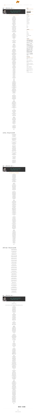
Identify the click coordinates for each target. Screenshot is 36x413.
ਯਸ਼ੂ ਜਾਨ (27, 27)
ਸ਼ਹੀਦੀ (31, 50)
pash (27, 42)
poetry (29, 42)
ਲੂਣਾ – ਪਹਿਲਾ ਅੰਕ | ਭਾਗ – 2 (8, 166)
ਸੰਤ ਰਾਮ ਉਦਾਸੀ (28, 16)
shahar (28, 43)
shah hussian (29, 43)
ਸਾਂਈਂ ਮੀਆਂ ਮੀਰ (29, 52)
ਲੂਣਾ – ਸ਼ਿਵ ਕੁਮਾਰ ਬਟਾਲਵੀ (29, 35)
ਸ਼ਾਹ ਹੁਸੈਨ (27, 17)
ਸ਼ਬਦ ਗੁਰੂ (30, 50)
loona (31, 41)
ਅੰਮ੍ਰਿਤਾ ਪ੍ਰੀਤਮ (28, 15)
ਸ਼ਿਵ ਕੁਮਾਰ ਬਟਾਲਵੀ (29, 51)
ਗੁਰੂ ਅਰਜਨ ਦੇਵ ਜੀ (31, 46)
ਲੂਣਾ (28, 50)
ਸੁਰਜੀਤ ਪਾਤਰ (28, 21)
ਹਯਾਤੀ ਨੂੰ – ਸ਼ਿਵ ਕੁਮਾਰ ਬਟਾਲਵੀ (9, 133)
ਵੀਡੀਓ (29, 50)
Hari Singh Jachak (30, 40)
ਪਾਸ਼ (31, 48)
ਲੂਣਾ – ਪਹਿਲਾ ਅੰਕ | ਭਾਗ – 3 (8, 8)
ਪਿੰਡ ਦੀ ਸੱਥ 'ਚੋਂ (28, 34)
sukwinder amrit (30, 44)
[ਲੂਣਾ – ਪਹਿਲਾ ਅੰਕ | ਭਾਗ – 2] (14, 171)
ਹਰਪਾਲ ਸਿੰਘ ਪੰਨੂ (28, 22)
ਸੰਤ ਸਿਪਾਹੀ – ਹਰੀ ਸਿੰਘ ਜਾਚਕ (29, 67)
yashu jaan (29, 45)
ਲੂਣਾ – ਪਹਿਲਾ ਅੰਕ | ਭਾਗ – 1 (8, 295)
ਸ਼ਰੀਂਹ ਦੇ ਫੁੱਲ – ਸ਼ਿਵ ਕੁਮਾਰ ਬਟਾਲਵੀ (9, 247)
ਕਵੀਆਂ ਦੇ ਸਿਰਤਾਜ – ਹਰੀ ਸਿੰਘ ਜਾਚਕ (30, 63)
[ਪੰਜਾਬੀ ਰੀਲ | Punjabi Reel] (18, 3)
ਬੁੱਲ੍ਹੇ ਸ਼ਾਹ (27, 26)
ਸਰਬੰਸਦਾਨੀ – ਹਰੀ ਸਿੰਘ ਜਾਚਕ (29, 66)
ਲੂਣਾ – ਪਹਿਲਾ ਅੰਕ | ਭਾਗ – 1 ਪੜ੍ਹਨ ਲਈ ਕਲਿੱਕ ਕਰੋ (14, 172)
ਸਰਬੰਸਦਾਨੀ (27, 52)
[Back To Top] (18, 410)
